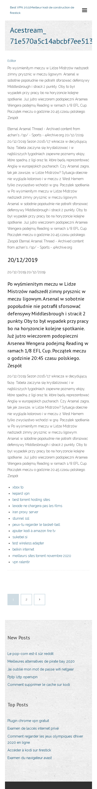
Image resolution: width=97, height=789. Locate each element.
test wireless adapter (28, 543)
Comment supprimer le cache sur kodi (38, 685)
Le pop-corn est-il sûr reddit (30, 654)
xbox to (17, 487)
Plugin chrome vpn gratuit (28, 721)
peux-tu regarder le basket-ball (36, 525)
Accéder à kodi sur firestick (29, 750)
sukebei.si (19, 537)
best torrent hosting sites (31, 500)
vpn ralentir (21, 562)
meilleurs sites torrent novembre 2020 (41, 556)
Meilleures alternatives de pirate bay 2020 (41, 661)
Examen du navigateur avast (29, 758)
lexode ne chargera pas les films (37, 506)
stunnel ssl (20, 518)
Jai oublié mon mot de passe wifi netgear (40, 669)
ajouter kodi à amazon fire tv (33, 531)
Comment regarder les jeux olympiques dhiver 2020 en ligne (45, 739)
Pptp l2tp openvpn (22, 677)
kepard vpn (21, 493)
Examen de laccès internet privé (33, 728)
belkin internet (23, 549)
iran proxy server (25, 512)
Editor (11, 61)
